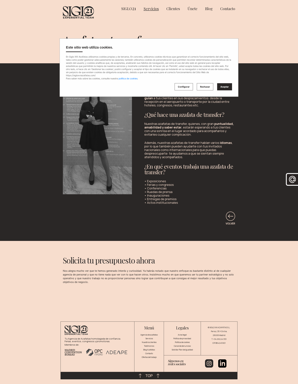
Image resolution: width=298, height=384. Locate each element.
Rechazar (205, 86)
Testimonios (149, 346)
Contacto (227, 8)
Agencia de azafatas (149, 334)
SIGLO (128, 8)
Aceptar (224, 86)
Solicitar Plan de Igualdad (182, 349)
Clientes (173, 8)
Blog (209, 8)
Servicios (151, 8)
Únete (192, 8)
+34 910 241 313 (219, 339)
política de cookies (128, 78)
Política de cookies (182, 342)
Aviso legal (182, 334)
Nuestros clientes (149, 342)
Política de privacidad (182, 338)
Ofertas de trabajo (149, 357)
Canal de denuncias (182, 346)
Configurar (184, 86)
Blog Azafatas (149, 349)
